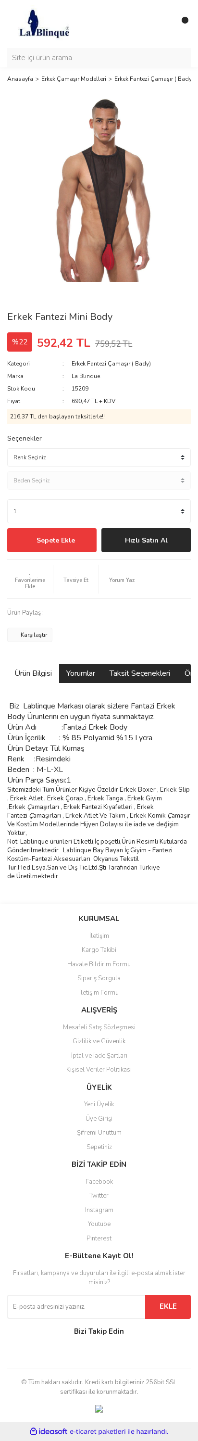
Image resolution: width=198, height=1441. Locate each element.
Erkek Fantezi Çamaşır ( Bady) (111, 363)
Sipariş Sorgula (99, 978)
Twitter (99, 1195)
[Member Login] (162, 24)
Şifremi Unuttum (99, 1132)
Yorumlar (80, 673)
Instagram (99, 1210)
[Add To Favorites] (30, 579)
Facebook (99, 1181)
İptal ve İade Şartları (99, 1055)
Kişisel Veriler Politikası (99, 1069)
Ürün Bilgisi (33, 673)
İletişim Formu (99, 992)
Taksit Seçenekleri (140, 673)
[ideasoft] (48, 1432)
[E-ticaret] (98, 1432)
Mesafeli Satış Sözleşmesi (99, 1027)
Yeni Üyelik (99, 1104)
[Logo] (43, 23)
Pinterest (99, 1238)
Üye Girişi (99, 1118)
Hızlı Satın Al (146, 540)
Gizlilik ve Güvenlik (99, 1041)
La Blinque (86, 376)
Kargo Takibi (99, 950)
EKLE (168, 1306)
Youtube (99, 1224)
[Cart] (181, 24)
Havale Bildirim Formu (99, 964)
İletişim (99, 936)
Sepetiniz (99, 1147)
